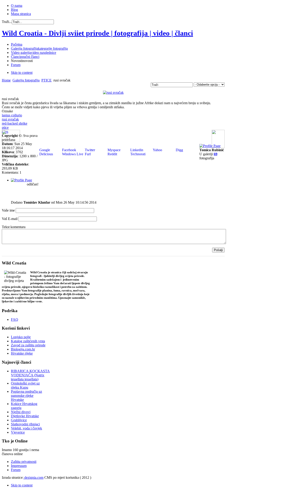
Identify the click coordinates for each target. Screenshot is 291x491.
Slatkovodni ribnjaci (25, 424)
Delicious (45, 154)
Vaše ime (8, 210)
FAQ (14, 319)
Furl (87, 154)
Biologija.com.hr (23, 349)
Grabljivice (19, 420)
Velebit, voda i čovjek (26, 428)
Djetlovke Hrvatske (25, 416)
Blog (14, 10)
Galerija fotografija (26, 80)
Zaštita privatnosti (23, 462)
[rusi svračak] (113, 92)
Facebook (68, 150)
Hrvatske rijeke (22, 353)
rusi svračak (10, 119)
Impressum (19, 466)
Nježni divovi (20, 412)
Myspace (113, 150)
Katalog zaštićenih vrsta (28, 341)
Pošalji (218, 250)
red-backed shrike (14, 123)
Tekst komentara (13, 227)
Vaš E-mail (10, 219)
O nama (16, 5)
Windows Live (72, 154)
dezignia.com (33, 477)
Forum (15, 470)
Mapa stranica (21, 14)
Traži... (7, 22)
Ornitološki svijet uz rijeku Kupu (25, 385)
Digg (179, 150)
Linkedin (136, 150)
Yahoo (157, 150)
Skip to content (22, 72)
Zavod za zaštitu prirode (28, 345)
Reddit (112, 154)
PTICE (46, 80)
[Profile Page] (210, 146)
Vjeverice (18, 432)
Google (44, 150)
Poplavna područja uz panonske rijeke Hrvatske (26, 396)
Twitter (89, 150)
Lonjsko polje (21, 337)
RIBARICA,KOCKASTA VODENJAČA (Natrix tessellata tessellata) (30, 375)
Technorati (137, 154)
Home (6, 80)
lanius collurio (12, 115)
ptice (5, 127)
